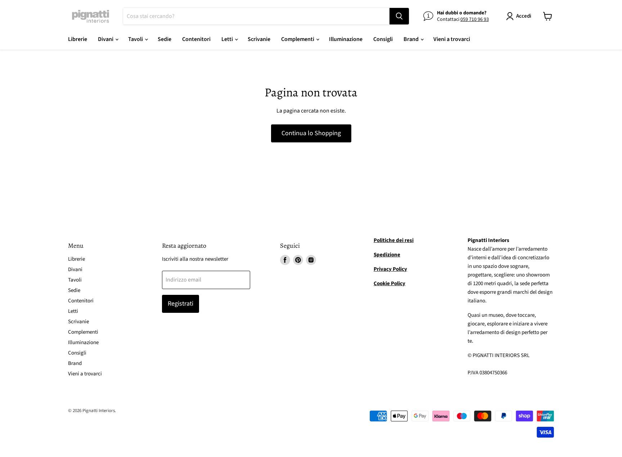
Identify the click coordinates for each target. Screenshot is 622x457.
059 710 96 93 (474, 19)
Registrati (180, 303)
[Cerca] (399, 16)
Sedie (164, 39)
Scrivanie (259, 39)
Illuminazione (345, 39)
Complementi (298, 39)
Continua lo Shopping (311, 133)
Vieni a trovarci (451, 39)
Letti (227, 39)
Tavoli (136, 39)
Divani (106, 39)
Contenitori (196, 39)
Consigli (383, 39)
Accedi (523, 16)
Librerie (77, 39)
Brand (412, 39)
